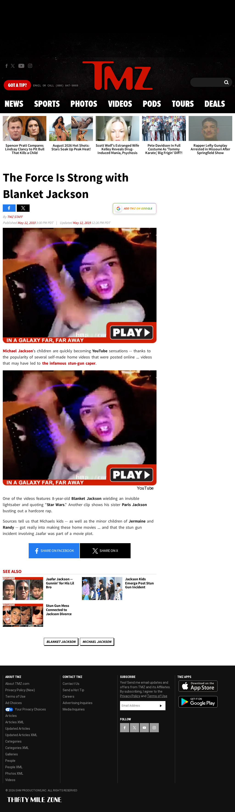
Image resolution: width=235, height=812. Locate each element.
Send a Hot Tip (73, 690)
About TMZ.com (17, 683)
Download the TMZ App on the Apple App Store (198, 686)
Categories (13, 741)
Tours (183, 104)
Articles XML (14, 722)
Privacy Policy (130, 696)
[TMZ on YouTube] (144, 727)
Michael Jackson (96, 641)
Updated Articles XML (21, 735)
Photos (83, 104)
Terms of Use (15, 696)
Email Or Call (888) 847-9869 (55, 85)
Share (57, 550)
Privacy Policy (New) (20, 690)
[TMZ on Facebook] (6, 66)
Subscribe (160, 705)
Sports (47, 104)
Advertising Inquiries (77, 703)
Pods (152, 104)
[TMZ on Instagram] (30, 66)
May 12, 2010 (26, 222)
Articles (11, 716)
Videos (120, 104)
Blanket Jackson (61, 641)
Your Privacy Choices (30, 709)
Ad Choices (13, 703)
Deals (214, 104)
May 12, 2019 (82, 222)
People (10, 760)
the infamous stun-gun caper (69, 363)
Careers (68, 696)
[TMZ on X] (13, 66)
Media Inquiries (74, 709)
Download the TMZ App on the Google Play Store (198, 702)
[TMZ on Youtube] (21, 66)
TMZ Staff (14, 217)
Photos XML (14, 773)
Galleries (11, 754)
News (14, 104)
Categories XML (17, 748)
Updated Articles (17, 728)
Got (17, 85)
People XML (13, 767)
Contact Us (71, 683)
